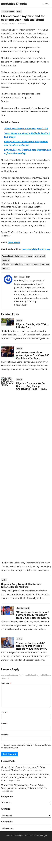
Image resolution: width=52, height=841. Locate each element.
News (19, 11)
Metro (19, 320)
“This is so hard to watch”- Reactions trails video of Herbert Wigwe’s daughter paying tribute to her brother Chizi (32, 648)
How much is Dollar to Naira (36, 249)
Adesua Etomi (7, 256)
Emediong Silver (22, 276)
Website (4, 734)
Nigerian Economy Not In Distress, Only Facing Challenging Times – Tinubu (31, 386)
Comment (6, 683)
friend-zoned (40, 256)
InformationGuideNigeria (20, 101)
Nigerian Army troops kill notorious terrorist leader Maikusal (21, 585)
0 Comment (22, 24)
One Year (5, 268)
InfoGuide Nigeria (14, 4)
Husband (5, 260)
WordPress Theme (31, 835)
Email (4, 723)
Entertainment (8, 11)
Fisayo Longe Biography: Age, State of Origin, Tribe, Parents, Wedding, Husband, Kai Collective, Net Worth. (25, 777)
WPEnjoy (43, 835)
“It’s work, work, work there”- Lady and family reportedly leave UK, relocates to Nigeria (33, 615)
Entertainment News (23, 256)
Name (4, 712)
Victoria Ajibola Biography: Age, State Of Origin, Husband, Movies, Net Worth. (23, 768)
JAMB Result (23, 65)
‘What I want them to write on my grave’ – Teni (26, 128)
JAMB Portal (35, 196)
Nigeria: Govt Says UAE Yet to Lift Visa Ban (32, 326)
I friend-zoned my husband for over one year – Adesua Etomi (25, 264)
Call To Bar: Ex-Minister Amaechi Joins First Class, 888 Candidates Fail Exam (32, 355)
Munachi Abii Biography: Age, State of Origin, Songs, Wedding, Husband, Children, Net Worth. (24, 786)
